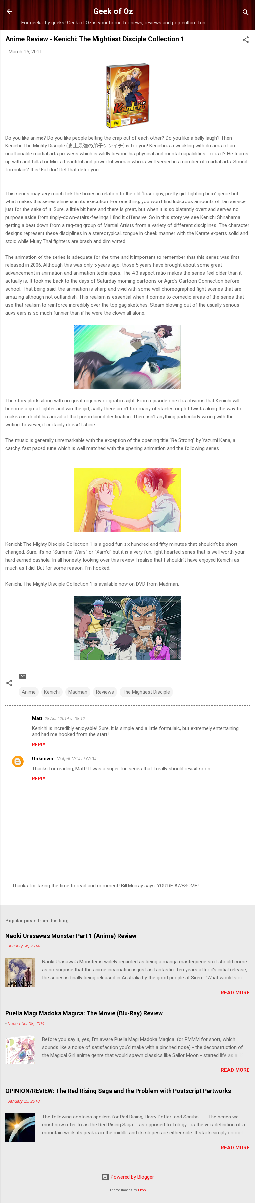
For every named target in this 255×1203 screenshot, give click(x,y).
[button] (246, 41)
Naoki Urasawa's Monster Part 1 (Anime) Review (70, 935)
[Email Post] (23, 679)
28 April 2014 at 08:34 (76, 758)
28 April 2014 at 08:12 (65, 718)
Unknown (42, 759)
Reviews (105, 692)
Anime (29, 692)
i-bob (142, 1190)
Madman (77, 692)
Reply (38, 744)
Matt (37, 718)
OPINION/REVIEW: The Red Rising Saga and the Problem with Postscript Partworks (118, 1090)
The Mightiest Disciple (146, 692)
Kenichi (52, 692)
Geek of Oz (113, 11)
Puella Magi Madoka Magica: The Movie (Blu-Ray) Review (84, 1013)
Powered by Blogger (131, 1177)
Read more (235, 993)
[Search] (246, 13)
